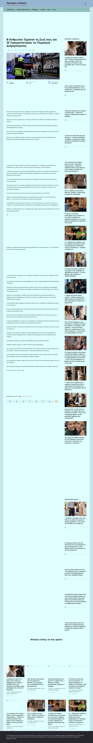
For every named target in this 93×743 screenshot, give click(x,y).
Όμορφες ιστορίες (17, 3)
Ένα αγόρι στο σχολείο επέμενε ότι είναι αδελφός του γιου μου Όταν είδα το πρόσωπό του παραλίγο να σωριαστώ (74, 440)
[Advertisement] (46, 26)
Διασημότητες (11, 9)
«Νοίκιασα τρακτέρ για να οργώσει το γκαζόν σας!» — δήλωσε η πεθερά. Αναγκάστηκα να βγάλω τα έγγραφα (75, 113)
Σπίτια (54, 9)
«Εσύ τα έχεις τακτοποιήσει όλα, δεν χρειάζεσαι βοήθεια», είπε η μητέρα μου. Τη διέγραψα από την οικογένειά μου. (75, 88)
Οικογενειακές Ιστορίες (23, 9)
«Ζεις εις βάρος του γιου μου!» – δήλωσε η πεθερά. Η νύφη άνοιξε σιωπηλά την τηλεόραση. (75, 192)
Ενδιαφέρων (35, 9)
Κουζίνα (43, 9)
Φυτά (48, 9)
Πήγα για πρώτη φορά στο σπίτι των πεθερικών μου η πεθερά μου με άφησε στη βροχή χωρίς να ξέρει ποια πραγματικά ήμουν (75, 572)
